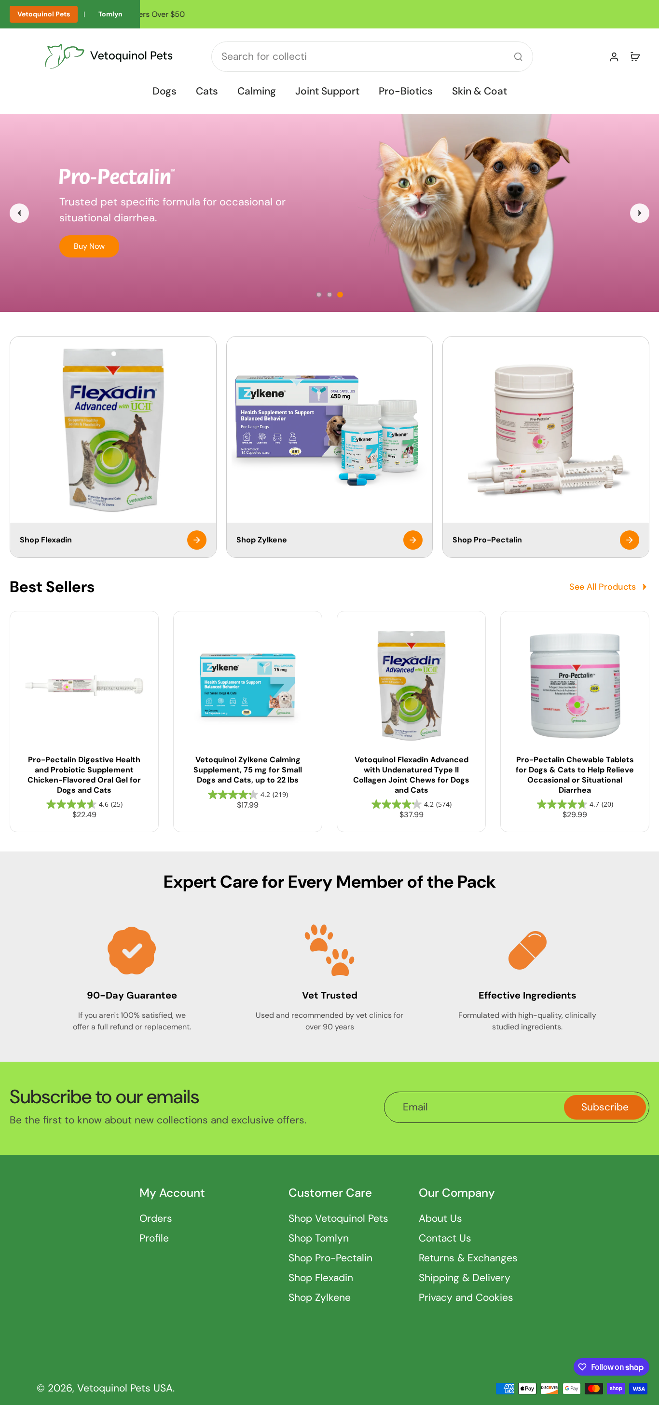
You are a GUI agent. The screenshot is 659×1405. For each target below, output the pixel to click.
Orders (155, 1218)
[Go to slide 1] (319, 294)
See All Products (602, 587)
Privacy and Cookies (466, 1297)
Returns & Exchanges (468, 1258)
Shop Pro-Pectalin (330, 1258)
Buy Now (89, 246)
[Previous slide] (19, 213)
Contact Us (445, 1238)
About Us (440, 1218)
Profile (154, 1238)
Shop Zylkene (319, 1297)
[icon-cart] (634, 56)
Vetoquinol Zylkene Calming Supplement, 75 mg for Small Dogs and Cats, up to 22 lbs (247, 770)
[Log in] (613, 56)
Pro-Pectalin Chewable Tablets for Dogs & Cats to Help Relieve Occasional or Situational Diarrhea (575, 775)
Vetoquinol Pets (43, 14)
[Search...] (518, 56)
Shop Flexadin (320, 1277)
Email (415, 1107)
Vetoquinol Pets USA (125, 1388)
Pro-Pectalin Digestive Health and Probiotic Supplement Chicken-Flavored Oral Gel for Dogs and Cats (84, 775)
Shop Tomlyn (318, 1238)
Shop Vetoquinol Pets (338, 1218)
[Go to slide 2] (329, 294)
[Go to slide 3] (340, 294)
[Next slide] (639, 213)
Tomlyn (110, 14)
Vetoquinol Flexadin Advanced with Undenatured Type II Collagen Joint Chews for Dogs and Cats (411, 775)
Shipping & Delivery (464, 1277)
